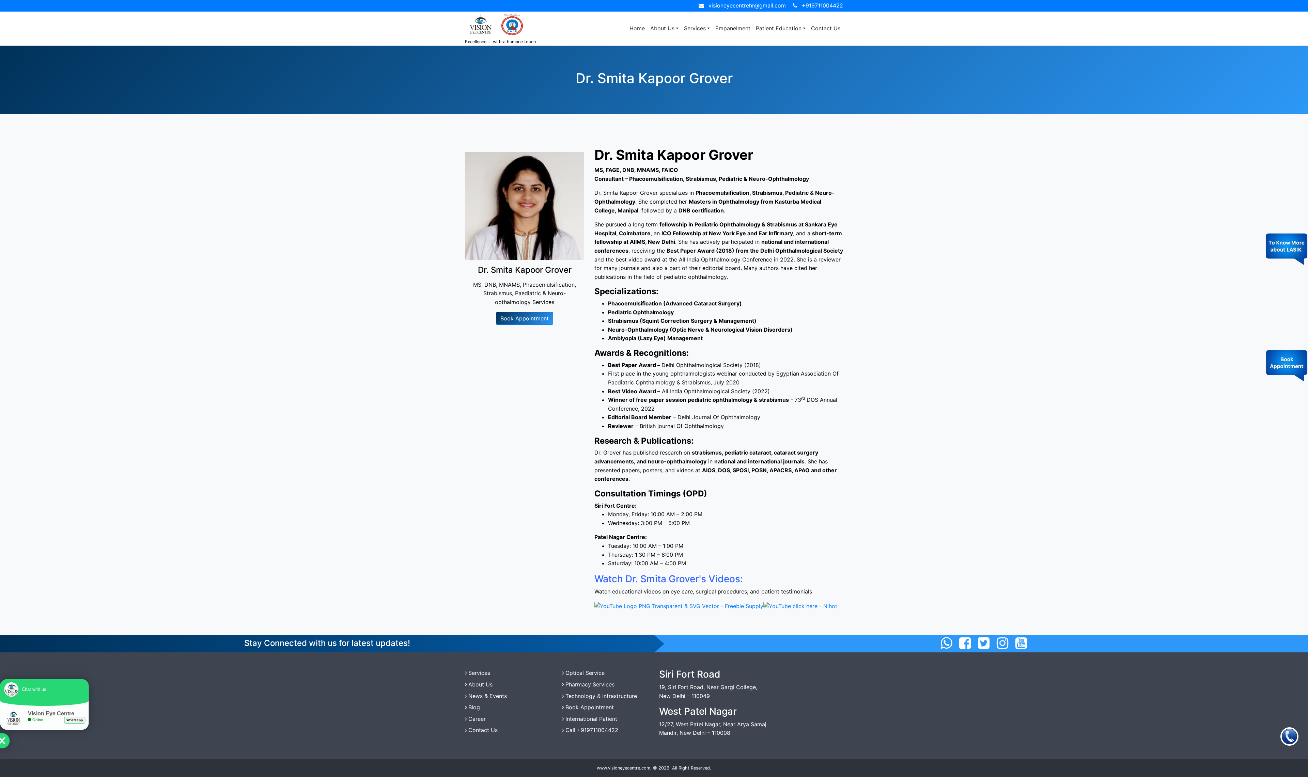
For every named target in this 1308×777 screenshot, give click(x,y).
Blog (474, 707)
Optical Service (585, 672)
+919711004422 (822, 5)
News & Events (487, 696)
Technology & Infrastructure (601, 696)
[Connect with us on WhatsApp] (946, 643)
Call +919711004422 (591, 730)
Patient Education (778, 28)
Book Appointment (524, 318)
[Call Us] (1289, 736)
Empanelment (732, 28)
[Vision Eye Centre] (678, 605)
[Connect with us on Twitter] (984, 643)
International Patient (591, 718)
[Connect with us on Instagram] (1002, 643)
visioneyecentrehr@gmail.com (747, 5)
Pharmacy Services (589, 684)
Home (637, 28)
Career (477, 718)
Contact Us (825, 28)
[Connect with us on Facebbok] (965, 643)
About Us (662, 28)
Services (695, 28)
